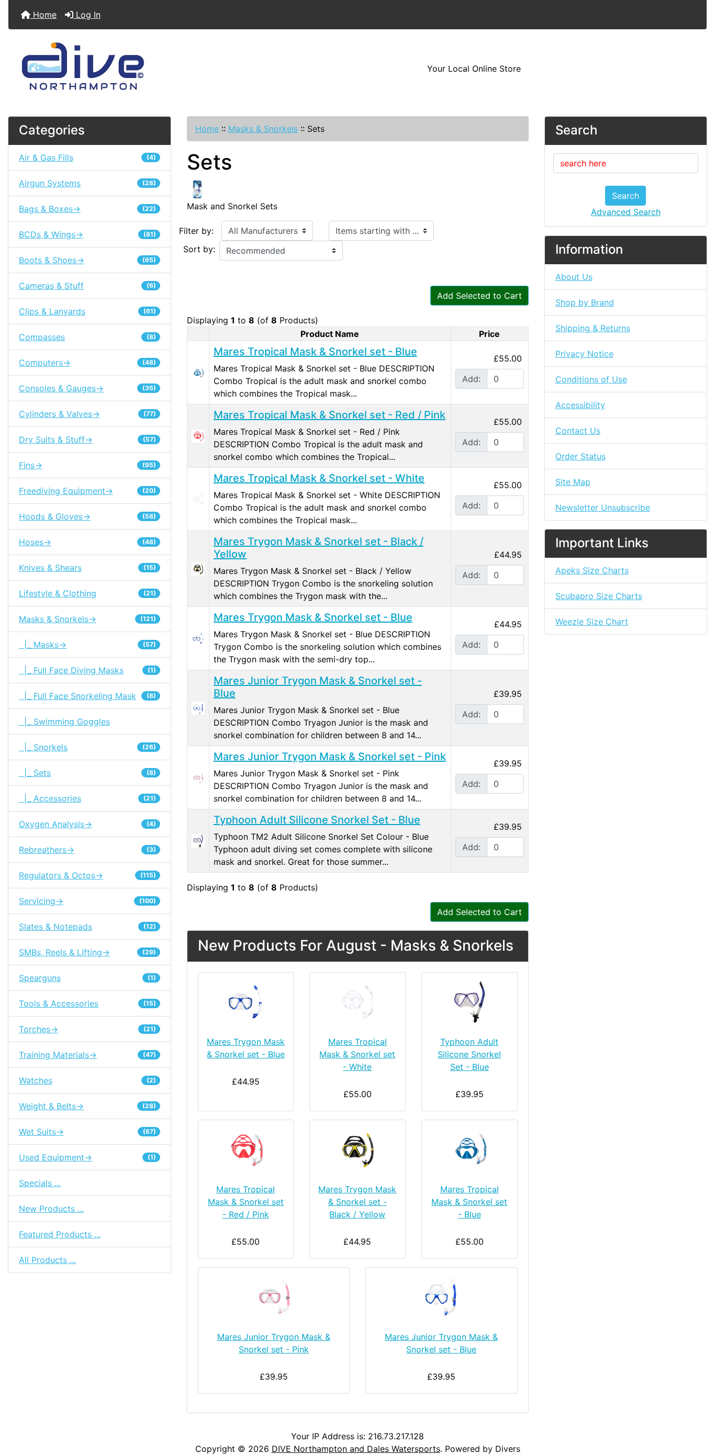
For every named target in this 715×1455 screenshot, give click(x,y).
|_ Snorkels (87, 747)
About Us (574, 277)
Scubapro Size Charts (598, 596)
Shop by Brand (584, 302)
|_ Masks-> (87, 644)
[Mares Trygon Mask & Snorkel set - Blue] (198, 638)
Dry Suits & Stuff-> (87, 439)
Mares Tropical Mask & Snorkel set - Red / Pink (329, 415)
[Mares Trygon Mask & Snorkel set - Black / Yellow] (198, 568)
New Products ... (51, 1208)
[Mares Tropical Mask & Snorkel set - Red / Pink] (198, 435)
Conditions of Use (591, 379)
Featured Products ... (59, 1234)
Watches (87, 1080)
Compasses (87, 337)
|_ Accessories (87, 798)
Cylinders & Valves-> (87, 414)
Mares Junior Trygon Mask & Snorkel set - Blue (441, 1343)
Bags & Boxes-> (87, 209)
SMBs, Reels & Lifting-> (87, 952)
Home (43, 14)
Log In (86, 14)
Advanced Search (626, 212)
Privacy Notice (584, 353)
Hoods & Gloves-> (87, 516)
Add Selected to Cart (479, 295)
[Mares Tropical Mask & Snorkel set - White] (198, 498)
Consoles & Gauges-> (87, 388)
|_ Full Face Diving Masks (87, 670)
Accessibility (580, 405)
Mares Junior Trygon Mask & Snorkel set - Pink (330, 756)
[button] (696, 1403)
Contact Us (577, 430)
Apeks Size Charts (592, 570)
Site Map (572, 482)
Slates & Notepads (87, 926)
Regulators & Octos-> (87, 875)
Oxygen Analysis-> (87, 824)
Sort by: (199, 249)
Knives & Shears (87, 567)
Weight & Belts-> (87, 1106)
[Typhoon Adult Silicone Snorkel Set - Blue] (198, 840)
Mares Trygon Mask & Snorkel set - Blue (313, 617)
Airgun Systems (87, 183)
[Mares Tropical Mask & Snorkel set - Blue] (198, 372)
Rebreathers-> (87, 849)
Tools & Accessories (87, 1003)
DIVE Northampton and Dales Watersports (356, 1448)
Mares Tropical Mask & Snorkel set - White (319, 478)
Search (625, 195)
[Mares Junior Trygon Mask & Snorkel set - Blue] (198, 707)
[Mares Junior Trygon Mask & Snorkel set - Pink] (198, 777)
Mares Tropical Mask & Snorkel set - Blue (315, 351)
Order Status (580, 456)
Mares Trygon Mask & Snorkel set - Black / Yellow (357, 1202)
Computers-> (87, 362)
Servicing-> (87, 901)
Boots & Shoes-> (87, 260)
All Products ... (47, 1260)
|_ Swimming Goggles (64, 721)
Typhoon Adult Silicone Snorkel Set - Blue (317, 820)
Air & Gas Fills (87, 157)
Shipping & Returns (592, 328)
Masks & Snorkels (263, 128)
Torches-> (87, 1029)
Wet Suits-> (87, 1131)
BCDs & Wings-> (87, 234)
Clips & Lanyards (87, 311)
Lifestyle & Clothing (87, 593)
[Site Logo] (124, 68)
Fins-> (87, 465)
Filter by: (196, 230)
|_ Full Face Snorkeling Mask (87, 696)
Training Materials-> (87, 1055)
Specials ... (40, 1183)
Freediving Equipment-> (87, 491)
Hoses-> (87, 542)
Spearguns (87, 978)
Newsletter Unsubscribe (602, 507)
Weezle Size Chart (591, 621)
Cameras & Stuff (87, 285)
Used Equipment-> (87, 1157)
